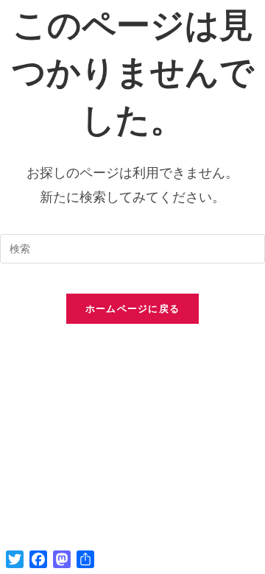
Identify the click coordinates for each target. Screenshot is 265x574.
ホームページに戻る (132, 308)
